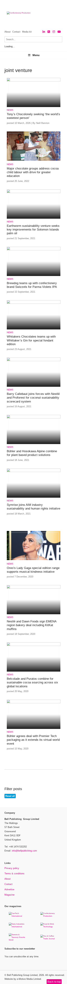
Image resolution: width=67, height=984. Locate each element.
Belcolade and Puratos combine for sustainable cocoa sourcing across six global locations (32, 682)
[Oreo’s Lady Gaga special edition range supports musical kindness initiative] (33, 559)
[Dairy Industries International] (18, 927)
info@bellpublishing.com (24, 850)
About (7, 31)
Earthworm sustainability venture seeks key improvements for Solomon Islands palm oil (33, 229)
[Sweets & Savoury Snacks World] (18, 940)
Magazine (9, 894)
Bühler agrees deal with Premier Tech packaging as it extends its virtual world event (33, 739)
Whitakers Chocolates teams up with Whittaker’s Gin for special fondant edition (31, 340)
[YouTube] (59, 31)
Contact (16, 31)
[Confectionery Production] (49, 916)
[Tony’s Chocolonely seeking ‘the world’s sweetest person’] (33, 81)
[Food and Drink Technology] (49, 927)
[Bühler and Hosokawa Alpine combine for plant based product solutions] (33, 418)
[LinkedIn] (44, 31)
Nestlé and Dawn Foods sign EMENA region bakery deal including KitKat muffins (31, 625)
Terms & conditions (14, 873)
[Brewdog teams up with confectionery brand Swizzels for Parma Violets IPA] (33, 250)
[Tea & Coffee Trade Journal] (49, 939)
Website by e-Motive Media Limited (22, 979)
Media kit (27, 31)
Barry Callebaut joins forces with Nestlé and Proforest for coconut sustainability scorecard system (33, 397)
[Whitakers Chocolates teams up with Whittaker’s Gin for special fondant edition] (33, 303)
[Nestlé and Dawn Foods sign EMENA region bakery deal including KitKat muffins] (33, 588)
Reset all (10, 796)
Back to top (54, 981)
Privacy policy (11, 868)
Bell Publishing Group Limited (22, 975)
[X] (49, 31)
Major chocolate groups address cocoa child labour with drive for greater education (33, 172)
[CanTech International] (18, 916)
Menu (36, 55)
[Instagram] (54, 31)
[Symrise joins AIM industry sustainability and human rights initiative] (33, 471)
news (10, 110)
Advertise (9, 889)
